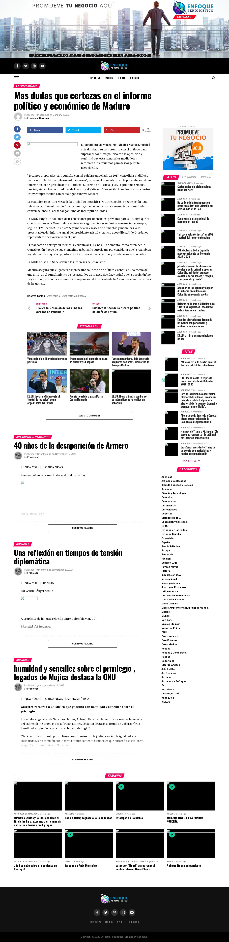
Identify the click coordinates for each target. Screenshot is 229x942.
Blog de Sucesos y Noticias (177, 485)
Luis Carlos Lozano (172, 599)
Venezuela (167, 697)
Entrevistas (168, 538)
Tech (164, 685)
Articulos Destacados (173, 481)
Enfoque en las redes (174, 530)
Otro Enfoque (169, 640)
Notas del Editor (170, 628)
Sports (121, 78)
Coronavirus (168, 505)
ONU (164, 632)
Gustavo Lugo (169, 562)
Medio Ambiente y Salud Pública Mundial (185, 607)
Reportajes (167, 661)
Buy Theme (95, 78)
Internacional (169, 579)
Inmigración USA (171, 575)
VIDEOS (165, 701)
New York (166, 620)
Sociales (166, 677)
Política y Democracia (174, 652)
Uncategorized (170, 693)
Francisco (33, 457)
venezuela (54, 296)
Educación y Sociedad (174, 522)
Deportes (166, 513)
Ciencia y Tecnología (173, 493)
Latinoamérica (169, 591)
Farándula (167, 554)
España (165, 542)
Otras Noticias (169, 636)
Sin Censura (168, 673)
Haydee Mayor (169, 567)
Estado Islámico (170, 546)
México (165, 611)
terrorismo (167, 689)
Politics (165, 657)
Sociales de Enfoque (173, 681)
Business (134, 78)
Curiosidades (169, 509)
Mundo (165, 615)
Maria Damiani (169, 603)
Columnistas (168, 501)
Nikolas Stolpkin (170, 624)
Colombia (167, 497)
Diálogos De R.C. (171, 517)
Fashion (109, 78)
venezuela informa (75, 296)
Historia (165, 571)
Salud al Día (168, 669)
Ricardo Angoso (170, 665)
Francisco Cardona (38, 118)
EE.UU (164, 526)
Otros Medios (169, 644)
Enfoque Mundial (171, 534)
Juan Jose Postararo (173, 587)
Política (165, 648)
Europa (165, 550)
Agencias (166, 477)
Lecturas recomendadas (175, 595)
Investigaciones (170, 583)
